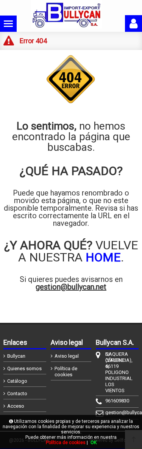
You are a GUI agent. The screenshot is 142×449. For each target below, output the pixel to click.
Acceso (15, 406)
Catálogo (17, 381)
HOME (103, 257)
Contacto (17, 393)
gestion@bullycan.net (71, 286)
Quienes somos (24, 368)
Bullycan (16, 356)
